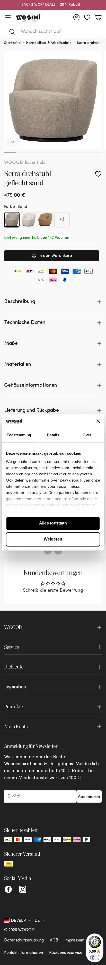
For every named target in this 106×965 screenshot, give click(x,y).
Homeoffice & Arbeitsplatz (49, 43)
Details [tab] (53, 435)
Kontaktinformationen (23, 953)
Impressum (74, 940)
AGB (54, 940)
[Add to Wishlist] (98, 174)
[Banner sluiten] (98, 421)
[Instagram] (23, 889)
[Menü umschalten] (8, 17)
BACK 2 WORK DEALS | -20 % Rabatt (51, 5)
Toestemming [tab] (19, 435)
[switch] (94, 957)
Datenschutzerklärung (24, 940)
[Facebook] (8, 889)
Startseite (12, 43)
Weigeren (53, 539)
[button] (53, 32)
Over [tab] (87, 435)
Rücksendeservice (66, 953)
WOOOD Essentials (24, 163)
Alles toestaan (53, 523)
